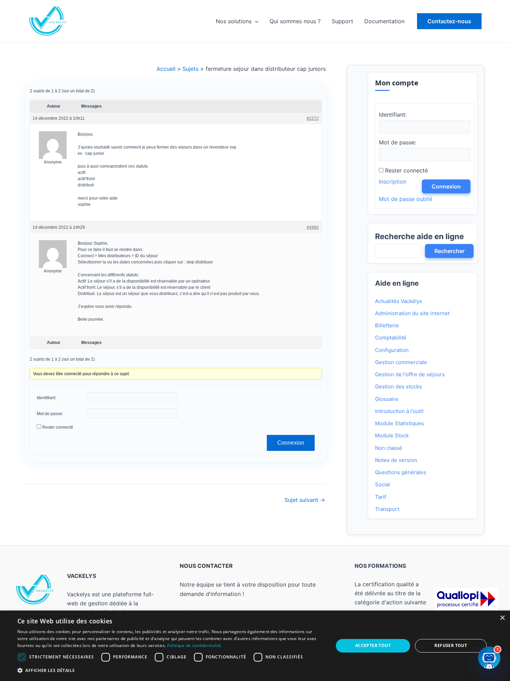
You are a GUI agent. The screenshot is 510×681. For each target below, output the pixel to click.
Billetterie (387, 325)
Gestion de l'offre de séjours (410, 374)
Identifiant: (46, 397)
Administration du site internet (412, 313)
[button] (449, 21)
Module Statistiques (399, 423)
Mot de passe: (50, 413)
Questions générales (400, 472)
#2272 (312, 118)
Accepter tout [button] (373, 645)
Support (342, 21)
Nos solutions (234, 21)
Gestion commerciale (401, 362)
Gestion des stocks (398, 386)
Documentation (384, 21)
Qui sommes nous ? (295, 21)
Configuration (392, 350)
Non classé (388, 448)
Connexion (290, 443)
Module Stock (392, 435)
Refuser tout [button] (450, 645)
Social (382, 484)
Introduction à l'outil (399, 411)
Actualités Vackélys (398, 301)
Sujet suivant (304, 500)
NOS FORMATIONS (380, 565)
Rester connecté (57, 427)
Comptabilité (390, 337)
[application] (255, 21)
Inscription (392, 181)
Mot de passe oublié (405, 198)
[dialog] (255, 646)
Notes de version (396, 460)
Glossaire (386, 399)
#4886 (312, 227)
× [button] (502, 618)
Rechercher (449, 250)
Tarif (380, 497)
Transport (387, 509)
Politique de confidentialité (194, 645)
